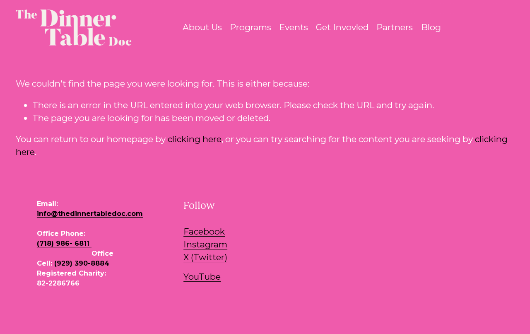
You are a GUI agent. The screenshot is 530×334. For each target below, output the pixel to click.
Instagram (205, 244)
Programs (250, 27)
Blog (431, 27)
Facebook (204, 231)
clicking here (195, 139)
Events (293, 27)
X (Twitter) (205, 257)
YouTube (202, 276)
